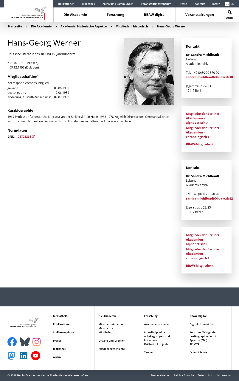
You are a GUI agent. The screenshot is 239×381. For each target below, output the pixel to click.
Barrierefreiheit (160, 375)
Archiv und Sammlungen (118, 4)
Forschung (115, 14)
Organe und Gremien (112, 340)
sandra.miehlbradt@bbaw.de (208, 77)
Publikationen (66, 4)
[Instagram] (37, 341)
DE (227, 4)
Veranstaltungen (199, 14)
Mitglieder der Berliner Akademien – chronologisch (202, 132)
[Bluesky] (25, 339)
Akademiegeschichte (112, 349)
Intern (216, 4)
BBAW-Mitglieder (198, 144)
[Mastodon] (12, 357)
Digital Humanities (201, 324)
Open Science (198, 352)
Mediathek (60, 316)
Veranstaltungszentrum (156, 4)
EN (232, 4)
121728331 (24, 137)
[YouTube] (36, 357)
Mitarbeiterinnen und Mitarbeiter (112, 326)
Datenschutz (206, 375)
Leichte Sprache (184, 375)
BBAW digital (155, 14)
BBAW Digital (198, 316)
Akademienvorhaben (157, 324)
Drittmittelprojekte (156, 344)
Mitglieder (105, 332)
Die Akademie (75, 14)
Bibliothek (88, 4)
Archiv (57, 357)
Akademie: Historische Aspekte (83, 26)
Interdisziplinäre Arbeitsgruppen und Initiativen (157, 336)
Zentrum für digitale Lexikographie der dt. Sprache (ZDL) (203, 336)
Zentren (149, 352)
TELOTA (194, 344)
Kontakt (200, 4)
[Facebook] (13, 339)
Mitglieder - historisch (132, 26)
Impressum (224, 375)
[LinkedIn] (24, 357)
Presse (183, 4)
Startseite (14, 26)
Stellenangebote (63, 332)
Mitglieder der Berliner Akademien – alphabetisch (202, 118)
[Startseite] (28, 11)
